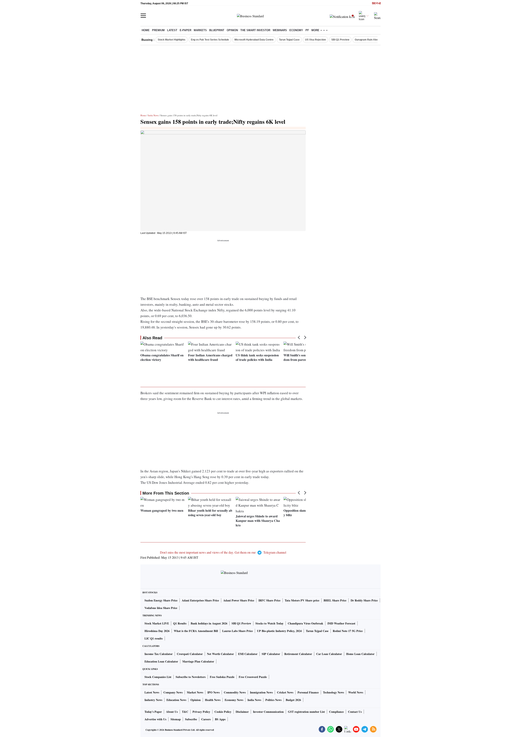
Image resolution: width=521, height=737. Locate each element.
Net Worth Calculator (220, 654)
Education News (176, 700)
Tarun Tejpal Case (289, 39)
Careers (206, 719)
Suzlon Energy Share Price (160, 600)
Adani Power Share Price (238, 600)
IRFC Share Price (269, 600)
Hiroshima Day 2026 (157, 631)
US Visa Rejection (315, 39)
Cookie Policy (223, 712)
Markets (200, 30)
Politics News (273, 700)
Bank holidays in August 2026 (209, 623)
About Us (172, 712)
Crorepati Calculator (190, 654)
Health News (212, 700)
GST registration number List (306, 712)
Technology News (333, 692)
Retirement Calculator (298, 654)
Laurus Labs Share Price (237, 631)
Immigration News (261, 692)
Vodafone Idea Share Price (160, 608)
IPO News (213, 692)
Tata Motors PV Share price (302, 600)
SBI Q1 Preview (340, 39)
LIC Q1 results (153, 638)
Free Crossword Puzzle (253, 677)
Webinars (280, 30)
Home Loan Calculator (360, 654)
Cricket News (285, 692)
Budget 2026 (293, 700)
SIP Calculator (271, 654)
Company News (173, 692)
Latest (172, 30)
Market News (195, 692)
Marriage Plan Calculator (198, 661)
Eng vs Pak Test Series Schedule (210, 39)
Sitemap (176, 719)
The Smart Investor (255, 30)
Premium (158, 30)
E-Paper (185, 30)
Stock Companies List (157, 677)
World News (355, 692)
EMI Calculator (247, 654)
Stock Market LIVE (156, 623)
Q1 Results (179, 623)
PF (307, 30)
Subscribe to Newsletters (191, 677)
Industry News (153, 700)
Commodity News (235, 692)
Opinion (232, 30)
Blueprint (216, 30)
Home (146, 30)
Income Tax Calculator (158, 654)
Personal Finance (308, 692)
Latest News (151, 692)
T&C (185, 712)
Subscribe (191, 719)
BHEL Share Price (335, 600)
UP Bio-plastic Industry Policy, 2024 (279, 631)
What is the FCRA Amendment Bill (196, 631)
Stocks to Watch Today (269, 623)
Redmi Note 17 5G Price (348, 631)
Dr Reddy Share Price (364, 600)
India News (153, 115)
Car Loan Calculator (329, 654)
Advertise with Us (155, 719)
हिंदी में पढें (376, 3)
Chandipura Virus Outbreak (305, 623)
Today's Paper (153, 712)
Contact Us (355, 712)
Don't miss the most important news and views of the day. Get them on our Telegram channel (223, 552)
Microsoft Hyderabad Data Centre (254, 39)
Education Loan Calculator (161, 661)
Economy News (234, 700)
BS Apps (220, 719)
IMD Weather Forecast (341, 623)
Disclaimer (242, 712)
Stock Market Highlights (171, 39)
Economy (296, 30)
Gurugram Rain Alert (367, 39)
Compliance (336, 712)
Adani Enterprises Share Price (200, 600)
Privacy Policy (201, 712)
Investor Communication (268, 712)
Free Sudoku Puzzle (222, 677)
